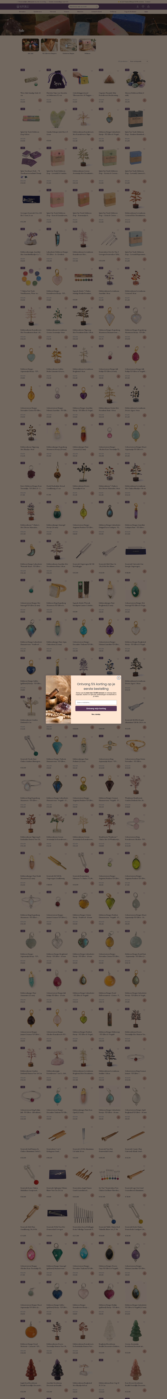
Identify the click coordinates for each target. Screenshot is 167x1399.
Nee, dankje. (96, 714)
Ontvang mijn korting (96, 708)
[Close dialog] (118, 678)
